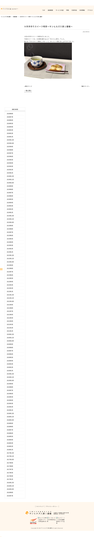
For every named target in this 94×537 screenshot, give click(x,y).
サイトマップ (40, 506)
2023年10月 (10, 222)
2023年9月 (10, 225)
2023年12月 (10, 216)
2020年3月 (10, 364)
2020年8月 (10, 347)
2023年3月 (10, 245)
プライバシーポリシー (52, 506)
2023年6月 (10, 235)
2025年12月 (10, 140)
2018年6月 (10, 433)
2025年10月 (10, 143)
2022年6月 (10, 275)
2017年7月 (10, 469)
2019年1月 (10, 410)
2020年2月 (10, 367)
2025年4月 (10, 163)
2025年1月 (10, 173)
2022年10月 (10, 262)
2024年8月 (10, 189)
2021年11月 (10, 298)
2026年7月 (10, 117)
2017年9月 (10, 463)
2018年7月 (10, 430)
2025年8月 (10, 150)
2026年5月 (10, 123)
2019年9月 (10, 384)
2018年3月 (10, 443)
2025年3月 (10, 166)
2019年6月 (10, 393)
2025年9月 (10, 146)
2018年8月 (10, 426)
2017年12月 (10, 453)
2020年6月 (10, 354)
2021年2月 (10, 328)
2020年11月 (10, 338)
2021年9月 (10, 305)
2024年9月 (10, 186)
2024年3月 (10, 206)
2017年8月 (10, 466)
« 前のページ (28, 86)
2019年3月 (10, 403)
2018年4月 (10, 440)
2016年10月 (10, 489)
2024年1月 (10, 212)
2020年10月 (10, 341)
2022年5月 (10, 278)
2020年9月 (10, 344)
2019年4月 (10, 400)
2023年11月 (10, 219)
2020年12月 (10, 334)
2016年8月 (10, 492)
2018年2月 (10, 446)
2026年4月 (10, 127)
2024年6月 (10, 196)
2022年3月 (10, 285)
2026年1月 (10, 137)
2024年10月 (10, 183)
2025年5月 (10, 160)
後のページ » (85, 86)
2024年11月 (10, 179)
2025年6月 (10, 156)
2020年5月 (10, 357)
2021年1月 (10, 331)
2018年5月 (10, 436)
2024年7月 (10, 192)
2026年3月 (10, 130)
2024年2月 (10, 209)
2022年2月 (10, 288)
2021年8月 (10, 308)
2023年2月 (10, 249)
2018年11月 (10, 417)
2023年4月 (10, 242)
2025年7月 (10, 153)
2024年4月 (10, 202)
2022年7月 (10, 272)
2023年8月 (10, 229)
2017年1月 (10, 479)
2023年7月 (10, 232)
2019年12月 (10, 374)
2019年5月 (10, 397)
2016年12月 (10, 482)
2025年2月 (10, 170)
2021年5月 (10, 318)
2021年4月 (10, 321)
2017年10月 (10, 459)
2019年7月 (10, 390)
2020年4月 (10, 361)
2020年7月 (10, 351)
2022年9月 (10, 265)
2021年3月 (10, 324)
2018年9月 (10, 423)
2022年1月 (10, 291)
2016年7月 (10, 496)
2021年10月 (10, 301)
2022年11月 (10, 258)
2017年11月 (10, 456)
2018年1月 (10, 450)
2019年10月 (10, 380)
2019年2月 (10, 407)
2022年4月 (10, 281)
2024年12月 (10, 176)
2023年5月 (10, 239)
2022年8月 (10, 268)
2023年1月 (10, 252)
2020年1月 (10, 370)
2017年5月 (10, 473)
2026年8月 (10, 113)
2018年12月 (10, 413)
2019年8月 (10, 387)
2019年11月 (10, 377)
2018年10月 (10, 420)
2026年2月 (10, 133)
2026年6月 (10, 120)
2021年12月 (10, 295)
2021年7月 (10, 311)
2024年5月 (10, 199)
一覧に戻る (28, 90)
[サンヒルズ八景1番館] (9, 9)
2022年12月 (10, 255)
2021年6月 (10, 314)
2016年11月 (10, 486)
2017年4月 (10, 476)
